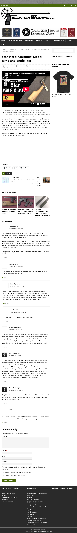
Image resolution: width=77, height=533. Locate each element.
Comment (5, 436)
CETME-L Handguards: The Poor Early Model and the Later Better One (42, 213)
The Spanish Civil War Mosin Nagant (37, 522)
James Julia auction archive (34, 505)
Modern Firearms (32, 512)
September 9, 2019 (10, 66)
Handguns (28, 40)
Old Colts (29, 516)
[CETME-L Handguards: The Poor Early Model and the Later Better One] (42, 201)
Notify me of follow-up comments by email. (17, 472)
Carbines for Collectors (33, 499)
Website (4, 461)
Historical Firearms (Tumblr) (9, 497)
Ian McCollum (21, 66)
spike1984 (14, 310)
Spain (8, 173)
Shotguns (39, 40)
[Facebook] (68, 5)
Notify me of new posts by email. (14, 475)
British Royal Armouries (8, 493)
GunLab (4, 495)
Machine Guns (58, 40)
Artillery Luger (31, 495)
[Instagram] (75, 5)
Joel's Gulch (5, 499)
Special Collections (14, 40)
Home (3, 40)
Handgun (13, 49)
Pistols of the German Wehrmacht (36, 518)
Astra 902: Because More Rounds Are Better (9, 211)
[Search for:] (63, 50)
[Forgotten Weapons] (28, 25)
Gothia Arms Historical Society (35, 501)
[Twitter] (71, 5)
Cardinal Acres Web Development (43, 531)
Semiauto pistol (32, 66)
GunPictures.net (31, 503)
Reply (5, 257)
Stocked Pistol (42, 66)
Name (4, 450)
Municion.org (30, 514)
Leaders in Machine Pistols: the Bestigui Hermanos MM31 (25, 211)
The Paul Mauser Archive (34, 520)
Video (4, 68)
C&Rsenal (29, 497)
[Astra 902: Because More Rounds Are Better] (9, 201)
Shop (3, 44)
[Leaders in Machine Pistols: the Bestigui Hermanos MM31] (26, 201)
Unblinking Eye (31, 524)
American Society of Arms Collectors (37, 493)
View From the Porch (8, 501)
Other (69, 40)
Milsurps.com (30, 511)
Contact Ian (4, 5)
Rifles (47, 40)
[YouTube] (64, 5)
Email (4, 456)
